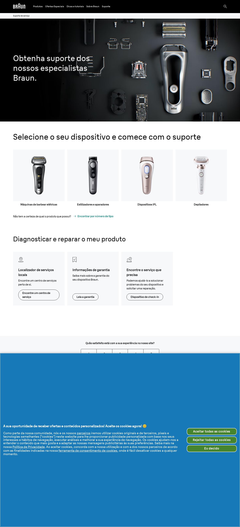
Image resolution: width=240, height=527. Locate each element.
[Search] (225, 6)
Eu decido (211, 448)
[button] (38, 6)
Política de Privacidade (28, 447)
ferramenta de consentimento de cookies (87, 451)
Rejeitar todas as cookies (212, 440)
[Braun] (19, 6)
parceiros (83, 433)
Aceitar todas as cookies (211, 431)
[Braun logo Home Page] (19, 6)
